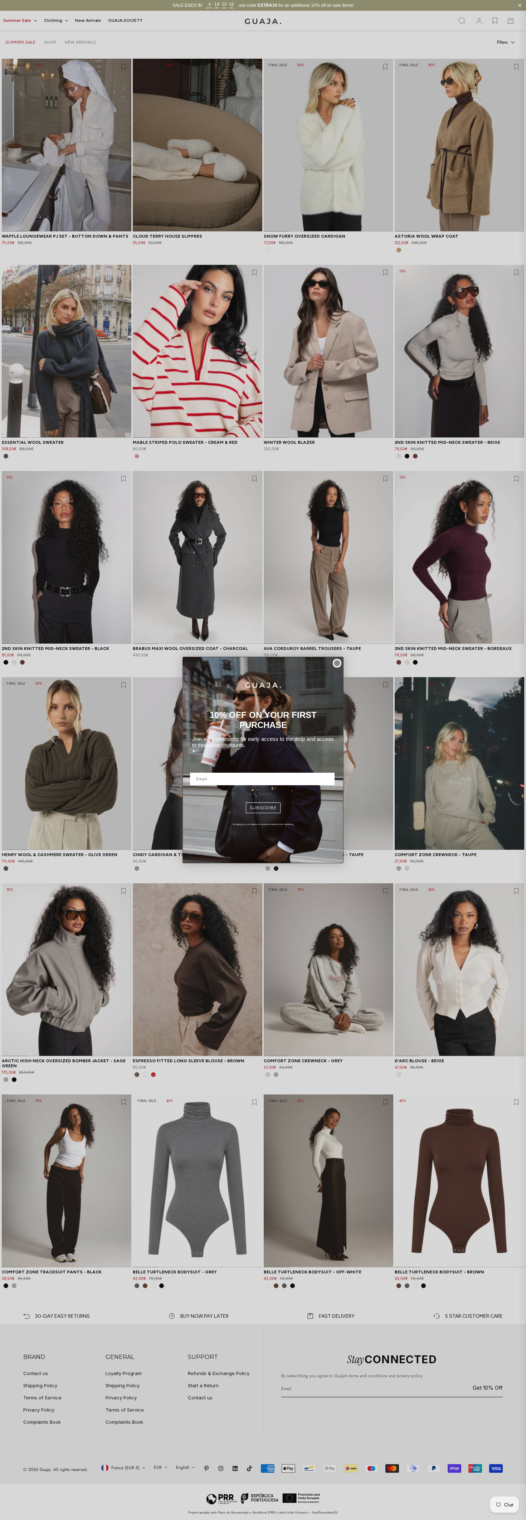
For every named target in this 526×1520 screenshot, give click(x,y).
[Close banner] (519, 5)
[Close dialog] (337, 663)
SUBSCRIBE (263, 807)
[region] (263, 5)
